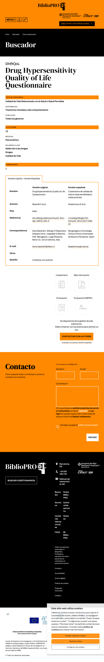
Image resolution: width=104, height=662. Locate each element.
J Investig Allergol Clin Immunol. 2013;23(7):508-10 (80, 221)
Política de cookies (61, 583)
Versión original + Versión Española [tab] (24, 178)
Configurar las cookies (75, 647)
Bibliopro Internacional (75, 24)
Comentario (62, 383)
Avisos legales (60, 578)
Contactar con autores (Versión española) (77, 342)
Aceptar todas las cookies (75, 636)
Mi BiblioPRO (66, 535)
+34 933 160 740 (63, 472)
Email (83, 369)
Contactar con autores (76, 336)
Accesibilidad (60, 573)
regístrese (83, 411)
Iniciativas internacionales (58, 521)
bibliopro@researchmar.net (64, 481)
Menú (10, 19)
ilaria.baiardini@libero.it (43, 246)
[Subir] (97, 654)
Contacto (58, 568)
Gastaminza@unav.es (78, 246)
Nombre (60, 369)
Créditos (58, 596)
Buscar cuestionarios (21, 480)
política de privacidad (88, 425)
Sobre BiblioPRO (66, 495)
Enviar (92, 437)
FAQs (57, 532)
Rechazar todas (75, 641)
